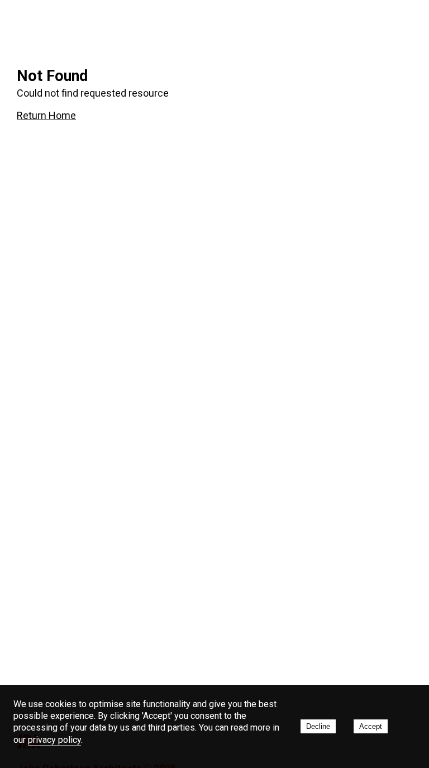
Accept (370, 726)
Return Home (46, 115)
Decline (318, 726)
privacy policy (54, 739)
